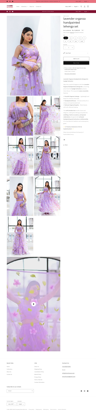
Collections (9, 369)
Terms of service (53, 409)
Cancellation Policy (39, 371)
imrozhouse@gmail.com (68, 376)
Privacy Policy (37, 377)
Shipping (72, 32)
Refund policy (46, 409)
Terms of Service (38, 379)
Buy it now (76, 63)
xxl (70, 41)
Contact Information (39, 382)
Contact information (62, 409)
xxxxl (82, 41)
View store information (70, 73)
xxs (66, 38)
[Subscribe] (32, 391)
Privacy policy (31, 409)
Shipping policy (39, 409)
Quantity (65, 44)
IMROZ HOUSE (12, 409)
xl (65, 41)
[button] (24, 6)
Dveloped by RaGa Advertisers (21, 409)
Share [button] (66, 145)
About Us (9, 371)
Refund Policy (37, 374)
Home (8, 366)
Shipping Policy (38, 369)
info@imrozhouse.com (68, 373)
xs (70, 38)
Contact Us (9, 374)
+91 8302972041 (66, 366)
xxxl (76, 41)
